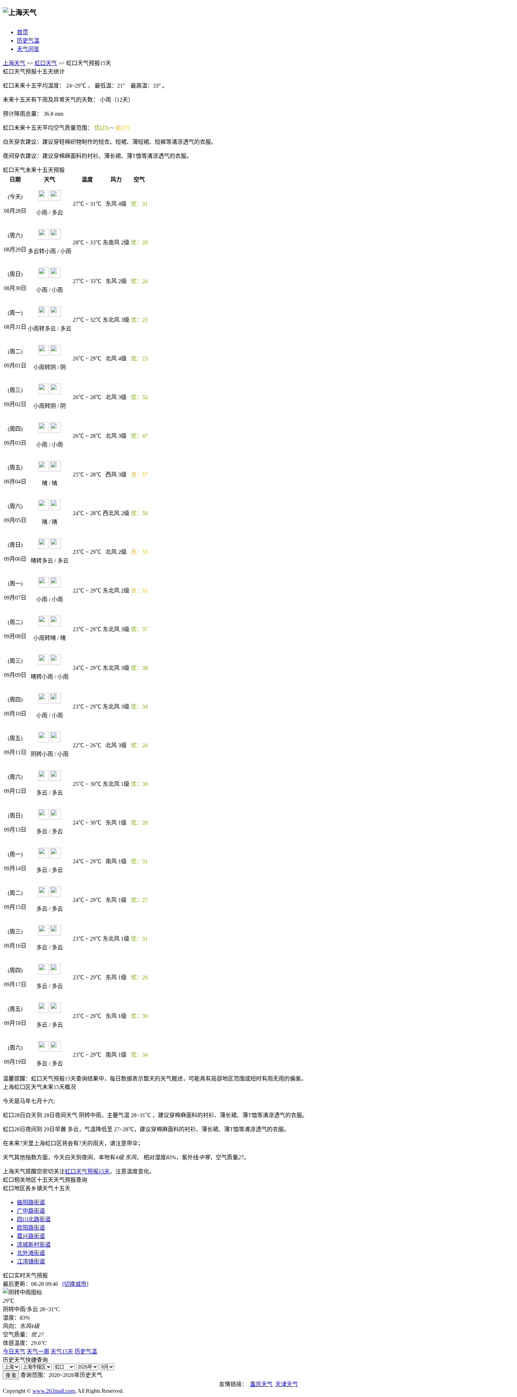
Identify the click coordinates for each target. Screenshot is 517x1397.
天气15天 (62, 1351)
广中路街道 (31, 1211)
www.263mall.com (53, 1391)
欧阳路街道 (31, 1228)
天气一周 (38, 1351)
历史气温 (28, 41)
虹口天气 (45, 63)
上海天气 (14, 63)
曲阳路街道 (31, 1202)
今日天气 (14, 1351)
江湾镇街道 (31, 1261)
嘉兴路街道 (31, 1236)
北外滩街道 (31, 1253)
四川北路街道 (34, 1219)
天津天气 (286, 1384)
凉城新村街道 (34, 1245)
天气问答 (28, 49)
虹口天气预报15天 (87, 1171)
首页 (22, 32)
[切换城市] (75, 1284)
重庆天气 (261, 1384)
